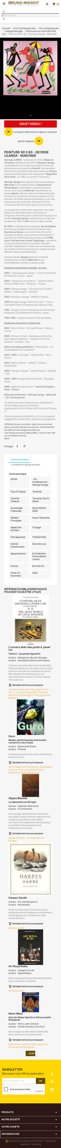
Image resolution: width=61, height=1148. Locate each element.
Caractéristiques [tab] (20, 459)
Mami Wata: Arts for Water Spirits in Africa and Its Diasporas (28, 1046)
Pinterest (24, 446)
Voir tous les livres (32, 1053)
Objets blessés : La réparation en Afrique (27, 839)
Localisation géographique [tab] (25, 464)
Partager (17, 446)
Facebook (52, 1074)
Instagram (52, 1089)
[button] (4, 79)
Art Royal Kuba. (17, 990)
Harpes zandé (16, 928)
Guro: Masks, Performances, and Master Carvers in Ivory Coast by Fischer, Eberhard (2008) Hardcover (30, 769)
